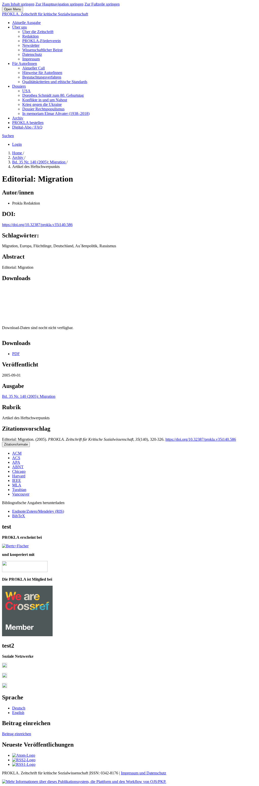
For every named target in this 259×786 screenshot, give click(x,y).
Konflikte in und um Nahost (44, 100)
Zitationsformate (16, 444)
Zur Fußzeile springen (102, 4)
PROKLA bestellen (28, 122)
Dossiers (19, 86)
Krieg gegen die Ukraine (42, 104)
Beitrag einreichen (16, 734)
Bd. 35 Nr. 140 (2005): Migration (39, 162)
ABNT (18, 467)
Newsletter (30, 45)
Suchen (8, 136)
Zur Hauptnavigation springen (59, 4)
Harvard (18, 476)
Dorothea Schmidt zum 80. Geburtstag (53, 95)
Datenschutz (32, 54)
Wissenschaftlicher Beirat (42, 50)
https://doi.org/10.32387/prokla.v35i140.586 (37, 225)
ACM (16, 453)
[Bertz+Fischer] (15, 546)
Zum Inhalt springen (18, 4)
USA (26, 91)
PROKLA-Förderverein (41, 41)
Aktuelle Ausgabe (26, 22)
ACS (16, 458)
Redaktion (30, 36)
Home (17, 153)
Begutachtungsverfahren (41, 77)
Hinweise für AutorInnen (42, 72)
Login (17, 144)
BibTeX (18, 516)
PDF (16, 354)
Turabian (19, 489)
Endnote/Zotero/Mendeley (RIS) (38, 511)
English (18, 712)
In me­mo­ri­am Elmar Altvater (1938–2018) (56, 113)
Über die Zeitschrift (37, 32)
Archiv (17, 118)
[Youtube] (4, 686)
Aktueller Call (33, 68)
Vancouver (20, 494)
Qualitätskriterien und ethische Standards (54, 82)
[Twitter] (4, 676)
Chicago (19, 471)
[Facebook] (4, 666)
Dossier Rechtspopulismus (43, 109)
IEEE (16, 480)
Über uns (19, 27)
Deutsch (18, 708)
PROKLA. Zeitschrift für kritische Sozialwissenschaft (45, 14)
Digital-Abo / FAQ (27, 127)
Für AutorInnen (24, 63)
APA (16, 462)
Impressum (31, 59)
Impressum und (133, 773)
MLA (16, 485)
